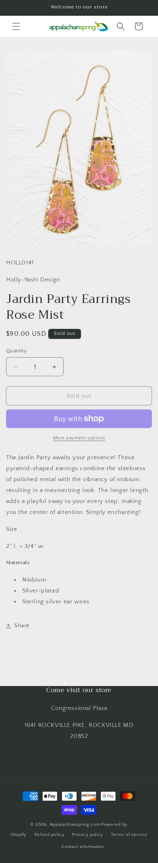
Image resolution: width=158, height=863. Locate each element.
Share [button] (22, 625)
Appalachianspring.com (75, 824)
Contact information (83, 846)
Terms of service (129, 834)
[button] (16, 26)
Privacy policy (87, 834)
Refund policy (49, 834)
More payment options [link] (79, 438)
